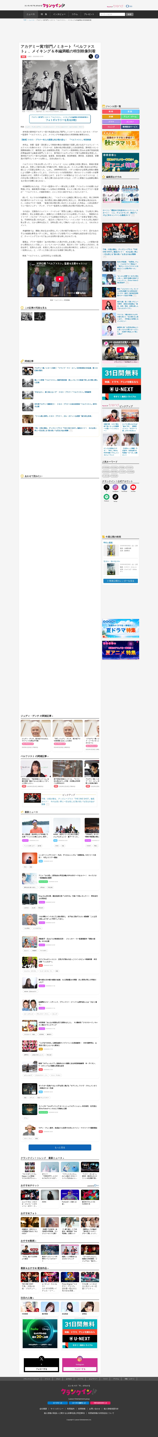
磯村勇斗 (49, 1034)
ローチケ (56, 1403)
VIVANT (89, 845)
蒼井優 (39, 845)
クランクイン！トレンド (31, 1379)
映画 (57, 971)
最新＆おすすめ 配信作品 (34, 1268)
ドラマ (111, 122)
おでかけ (69, 1379)
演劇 (111, 117)
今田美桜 (41, 1034)
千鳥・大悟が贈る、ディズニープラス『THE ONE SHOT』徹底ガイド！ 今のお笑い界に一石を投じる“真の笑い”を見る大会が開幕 (68, 801)
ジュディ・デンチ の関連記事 (37, 716)
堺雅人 (96, 845)
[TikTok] (115, 497)
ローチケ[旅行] (77, 1403)
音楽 (63, 845)
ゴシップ (54, 1014)
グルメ (58, 1379)
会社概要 (43, 1409)
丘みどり (26, 950)
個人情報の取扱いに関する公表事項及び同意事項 (64, 1413)
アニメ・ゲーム (130, 117)
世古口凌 (49, 1055)
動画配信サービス (130, 127)
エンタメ (130, 122)
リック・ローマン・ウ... (46, 971)
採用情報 (81, 1409)
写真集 (122, 467)
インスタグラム (37, 928)
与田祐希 (114, 476)
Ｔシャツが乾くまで (29, 845)
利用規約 (70, 1409)
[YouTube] (133, 487)
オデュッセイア (28, 1075)
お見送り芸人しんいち (37, 1055)
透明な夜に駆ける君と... (30, 887)
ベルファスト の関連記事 (34, 756)
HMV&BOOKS (99, 1403)
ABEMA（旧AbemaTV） (30, 991)
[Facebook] (124, 487)
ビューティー (93, 1379)
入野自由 (42, 887)
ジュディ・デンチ (30, 127)
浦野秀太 (26, 1055)
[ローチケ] (129, 6)
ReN (25, 867)
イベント (47, 1379)
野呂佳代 (41, 907)
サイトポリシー (57, 1409)
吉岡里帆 (131, 472)
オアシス (32, 1097)
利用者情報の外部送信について (101, 1413)
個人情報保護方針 (111, 1409)
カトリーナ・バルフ (67, 127)
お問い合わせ (94, 1409)
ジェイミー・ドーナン (54, 127)
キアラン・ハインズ (42, 127)
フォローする (41, 1369)
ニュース (31, 20)
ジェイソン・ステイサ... (30, 971)
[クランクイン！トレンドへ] (115, 6)
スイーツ (80, 1379)
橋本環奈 (114, 472)
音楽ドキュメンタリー (43, 1097)
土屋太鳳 (106, 476)
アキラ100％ (43, 950)
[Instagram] (115, 487)
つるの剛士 (27, 928)
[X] (106, 487)
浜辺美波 (114, 467)
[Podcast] (106, 497)
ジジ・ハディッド (28, 1014)
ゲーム (26, 1118)
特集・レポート (130, 1379)
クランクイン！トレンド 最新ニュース (42, 1158)
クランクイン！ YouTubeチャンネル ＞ (126, 362)
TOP (24, 20)
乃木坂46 (130, 467)
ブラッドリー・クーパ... (43, 1014)
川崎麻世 (34, 950)
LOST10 (26, 907)
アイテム (116, 1379)
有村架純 (106, 472)
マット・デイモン (55, 1075)
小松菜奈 (123, 472)
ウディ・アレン (28, 1138)
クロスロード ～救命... (30, 1034)
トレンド (111, 127)
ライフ (105, 1379)
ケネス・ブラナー (78, 127)
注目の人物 (27, 1297)
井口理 (33, 907)
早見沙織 (50, 887)
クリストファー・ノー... (41, 1075)
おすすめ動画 (28, 1240)
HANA (57, 845)
